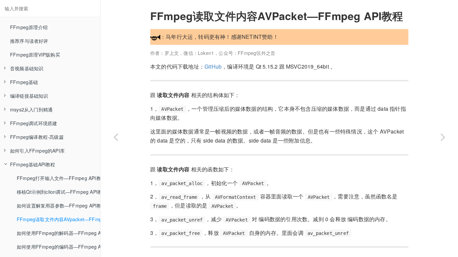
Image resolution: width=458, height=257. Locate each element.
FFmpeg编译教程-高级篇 (37, 137)
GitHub (213, 66)
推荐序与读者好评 (29, 40)
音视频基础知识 (26, 68)
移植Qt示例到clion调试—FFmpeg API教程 (58, 191)
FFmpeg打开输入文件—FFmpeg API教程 (58, 178)
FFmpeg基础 (24, 82)
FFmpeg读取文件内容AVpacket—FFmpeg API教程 (58, 219)
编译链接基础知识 (29, 95)
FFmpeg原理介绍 (29, 27)
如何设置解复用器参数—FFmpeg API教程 (58, 205)
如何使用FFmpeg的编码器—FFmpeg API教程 (58, 246)
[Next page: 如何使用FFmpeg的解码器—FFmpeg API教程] (443, 137)
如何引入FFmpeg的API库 (37, 150)
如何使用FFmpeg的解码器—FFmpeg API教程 (58, 233)
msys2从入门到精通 (31, 109)
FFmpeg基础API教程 (32, 164)
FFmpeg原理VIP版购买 (35, 54)
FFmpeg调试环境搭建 (33, 123)
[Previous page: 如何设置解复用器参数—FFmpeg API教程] (116, 137)
